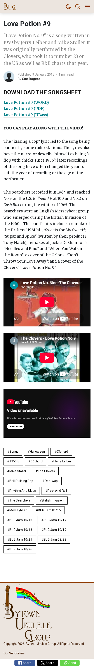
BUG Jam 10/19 (55, 529)
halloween (37, 451)
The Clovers (46, 471)
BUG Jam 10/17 (55, 520)
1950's (14, 461)
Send (72, 663)
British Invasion (53, 500)
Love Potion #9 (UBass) (25, 115)
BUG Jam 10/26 (20, 549)
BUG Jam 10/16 (20, 520)
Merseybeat (18, 510)
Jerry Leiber (62, 461)
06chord (37, 461)
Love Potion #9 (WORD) (26, 102)
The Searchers (20, 500)
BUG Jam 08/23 (55, 539)
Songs (13, 451)
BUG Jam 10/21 (20, 539)
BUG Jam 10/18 (20, 529)
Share (26, 663)
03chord (62, 451)
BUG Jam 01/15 (49, 510)
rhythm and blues (22, 490)
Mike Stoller (17, 471)
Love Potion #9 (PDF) (24, 108)
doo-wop (51, 481)
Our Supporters (14, 653)
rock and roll (57, 490)
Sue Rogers (31, 79)
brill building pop (21, 481)
